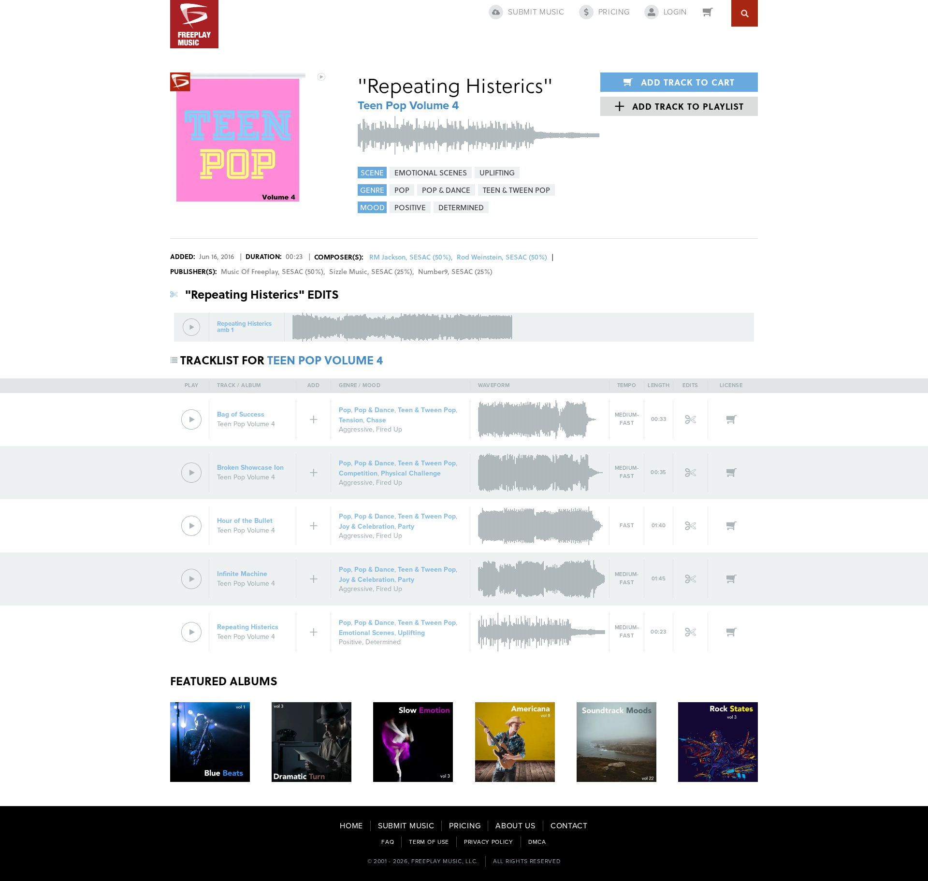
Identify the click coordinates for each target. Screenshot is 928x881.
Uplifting (411, 633)
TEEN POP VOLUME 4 (325, 359)
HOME (351, 826)
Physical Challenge (411, 473)
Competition (358, 473)
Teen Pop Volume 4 (408, 106)
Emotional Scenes (366, 633)
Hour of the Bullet (245, 521)
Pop (345, 410)
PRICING (464, 826)
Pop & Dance (374, 410)
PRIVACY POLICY (488, 842)
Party (406, 526)
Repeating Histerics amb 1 (244, 327)
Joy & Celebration (366, 526)
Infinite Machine (242, 574)
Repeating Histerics (247, 627)
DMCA (537, 842)
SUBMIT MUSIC (406, 826)
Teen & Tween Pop (427, 410)
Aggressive (356, 429)
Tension (351, 420)
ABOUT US (515, 826)
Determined (383, 642)
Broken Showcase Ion (250, 467)
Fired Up (389, 429)
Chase (376, 420)
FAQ (387, 842)
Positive (350, 642)
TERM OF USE (429, 842)
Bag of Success (240, 414)
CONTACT (569, 826)
